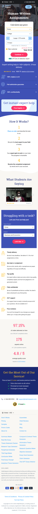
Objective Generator (26, 452)
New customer (12, 49)
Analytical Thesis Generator (9, 463)
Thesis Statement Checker (9, 443)
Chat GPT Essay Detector (27, 462)
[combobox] (19, 29)
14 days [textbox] (9, 43)
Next (33, 195)
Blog (21, 427)
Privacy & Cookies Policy (25, 496)
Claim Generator (25, 458)
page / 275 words (19, 38)
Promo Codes (5, 427)
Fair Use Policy (19, 500)
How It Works (5, 417)
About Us (4, 431)
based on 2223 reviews (28, 71)
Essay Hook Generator (26, 455)
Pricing (3, 421)
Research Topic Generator (9, 446)
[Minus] (8, 38)
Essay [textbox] (9, 29)
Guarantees (23, 417)
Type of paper (7, 224)
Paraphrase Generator (8, 450)
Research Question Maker (27, 448)
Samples (4, 424)
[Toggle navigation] (35, 7)
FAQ (21, 424)
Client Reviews (24, 421)
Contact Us (23, 431)
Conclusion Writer (6, 456)
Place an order (12, 131)
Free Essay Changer (7, 460)
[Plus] (30, 38)
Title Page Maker (6, 453)
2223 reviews (21, 361)
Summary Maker (6, 436)
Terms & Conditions (11, 496)
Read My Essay (6, 440)
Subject (6, 232)
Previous (4, 195)
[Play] (19, 195)
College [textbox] (9, 34)
